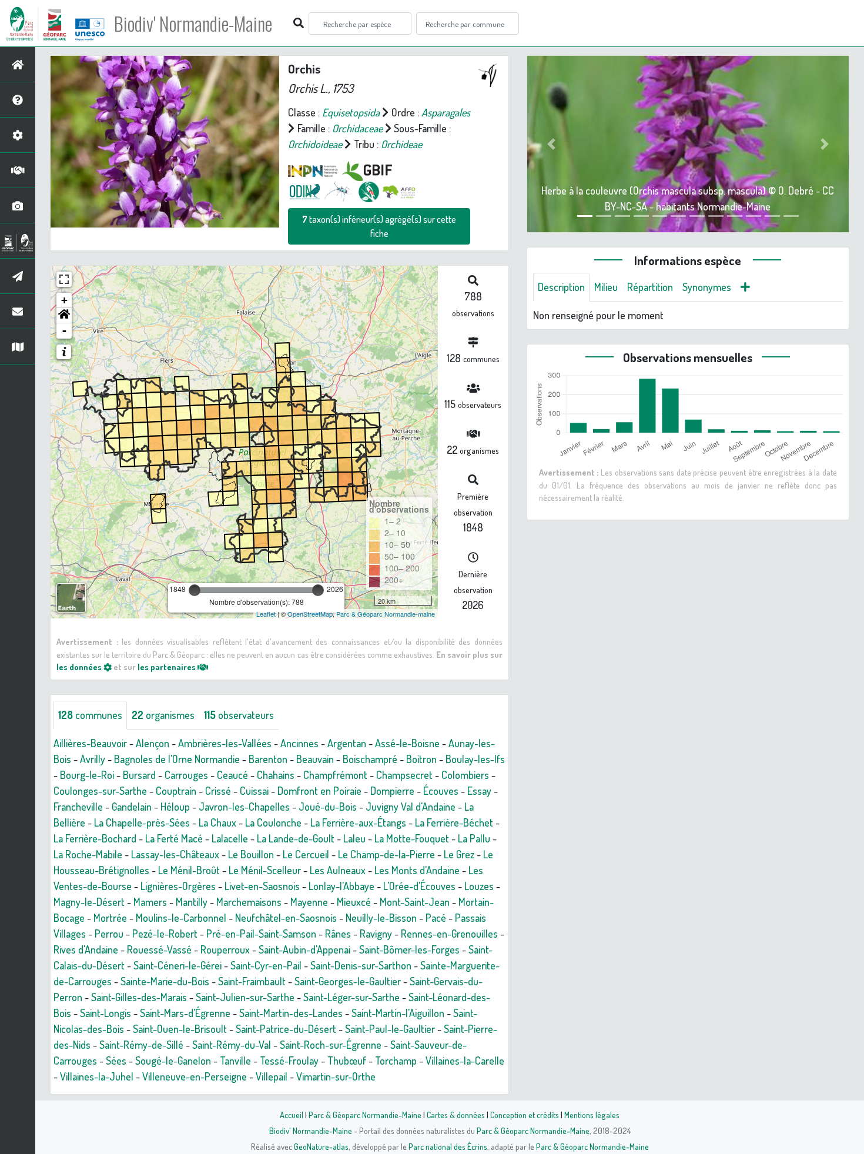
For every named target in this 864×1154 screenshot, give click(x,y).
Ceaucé (232, 774)
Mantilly (191, 901)
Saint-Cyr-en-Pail (266, 965)
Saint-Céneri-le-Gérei (177, 965)
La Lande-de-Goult (295, 838)
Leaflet (266, 613)
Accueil (291, 1114)
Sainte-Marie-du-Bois (164, 981)
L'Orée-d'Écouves (419, 885)
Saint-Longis (105, 1012)
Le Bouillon (251, 854)
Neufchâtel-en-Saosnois (286, 917)
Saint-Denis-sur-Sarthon (360, 965)
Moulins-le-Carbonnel (181, 917)
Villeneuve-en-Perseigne (194, 1076)
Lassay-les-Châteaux (175, 854)
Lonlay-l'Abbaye (341, 885)
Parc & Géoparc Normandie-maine (385, 613)
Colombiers (465, 774)
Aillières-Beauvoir (90, 743)
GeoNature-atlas (321, 1146)
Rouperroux (225, 949)
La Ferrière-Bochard (94, 838)
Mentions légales (591, 1114)
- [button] (64, 331)
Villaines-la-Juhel (96, 1076)
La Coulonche (273, 822)
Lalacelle (230, 838)
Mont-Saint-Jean (415, 901)
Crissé (218, 790)
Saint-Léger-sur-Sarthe (351, 997)
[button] (64, 315)
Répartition (650, 286)
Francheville (78, 806)
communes (90, 714)
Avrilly (92, 758)
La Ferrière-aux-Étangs (358, 822)
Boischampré (370, 758)
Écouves (440, 790)
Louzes (479, 885)
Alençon (152, 743)
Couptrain (176, 790)
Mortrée (110, 917)
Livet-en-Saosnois (262, 885)
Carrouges (186, 774)
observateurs (239, 714)
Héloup (175, 806)
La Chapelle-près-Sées (142, 822)
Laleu (354, 838)
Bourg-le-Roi (87, 774)
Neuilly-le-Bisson (381, 917)
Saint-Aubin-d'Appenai (304, 949)
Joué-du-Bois (328, 806)
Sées (116, 1060)
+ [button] (64, 300)
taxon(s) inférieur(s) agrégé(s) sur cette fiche (379, 226)
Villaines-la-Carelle (465, 1060)
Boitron (421, 758)
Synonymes (706, 286)
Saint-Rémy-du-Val (231, 1044)
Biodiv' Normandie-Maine (193, 23)
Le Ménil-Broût (189, 870)
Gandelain (132, 806)
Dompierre (392, 790)
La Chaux (217, 822)
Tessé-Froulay (289, 1060)
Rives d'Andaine (85, 949)
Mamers (150, 901)
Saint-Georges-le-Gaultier (347, 981)
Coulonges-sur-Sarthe (100, 790)
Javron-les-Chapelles (244, 806)
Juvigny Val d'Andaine (411, 806)
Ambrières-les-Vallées (225, 743)
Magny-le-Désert (89, 901)
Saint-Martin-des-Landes (291, 1012)
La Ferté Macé (174, 838)
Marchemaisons (249, 901)
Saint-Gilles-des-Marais (139, 997)
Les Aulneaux (338, 870)
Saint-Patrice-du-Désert (286, 1028)
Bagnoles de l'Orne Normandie (177, 758)
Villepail (271, 1076)
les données (79, 666)
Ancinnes (299, 743)
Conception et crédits (524, 1114)
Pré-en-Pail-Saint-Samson (261, 933)
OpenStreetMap (310, 613)
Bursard (139, 774)
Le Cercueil (306, 854)
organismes (163, 714)
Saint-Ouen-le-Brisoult (180, 1028)
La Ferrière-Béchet (454, 822)
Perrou (109, 933)
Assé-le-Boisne (407, 743)
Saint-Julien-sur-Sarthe (245, 997)
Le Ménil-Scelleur (265, 870)
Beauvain (315, 758)
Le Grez (459, 854)
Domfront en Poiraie (319, 790)
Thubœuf (346, 1060)
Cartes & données (456, 1114)
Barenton (268, 758)
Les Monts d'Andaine (417, 870)
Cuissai (254, 790)
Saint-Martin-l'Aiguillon (397, 1012)
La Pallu (474, 838)
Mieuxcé (354, 901)
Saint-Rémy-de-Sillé (141, 1044)
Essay (479, 790)
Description (561, 286)
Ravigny (376, 933)
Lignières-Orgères (178, 885)
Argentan (346, 743)
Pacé (436, 917)
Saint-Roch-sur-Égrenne (330, 1044)
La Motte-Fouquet (411, 838)
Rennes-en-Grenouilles (449, 933)
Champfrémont (335, 774)
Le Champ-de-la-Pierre (386, 854)
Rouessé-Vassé (159, 949)
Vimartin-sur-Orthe (336, 1076)
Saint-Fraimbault (252, 981)
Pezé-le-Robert (164, 933)
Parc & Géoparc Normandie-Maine (365, 1114)
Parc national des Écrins (447, 1146)
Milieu (606, 286)
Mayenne (309, 901)
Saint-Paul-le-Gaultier (390, 1028)
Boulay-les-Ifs (475, 758)
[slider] (194, 590)
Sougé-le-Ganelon (173, 1060)
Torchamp (396, 1060)
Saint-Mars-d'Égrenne (185, 1012)
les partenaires (167, 666)
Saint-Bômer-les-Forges (409, 949)
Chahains (275, 774)
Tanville (235, 1060)
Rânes (338, 933)
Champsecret (404, 774)
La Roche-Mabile (87, 854)
